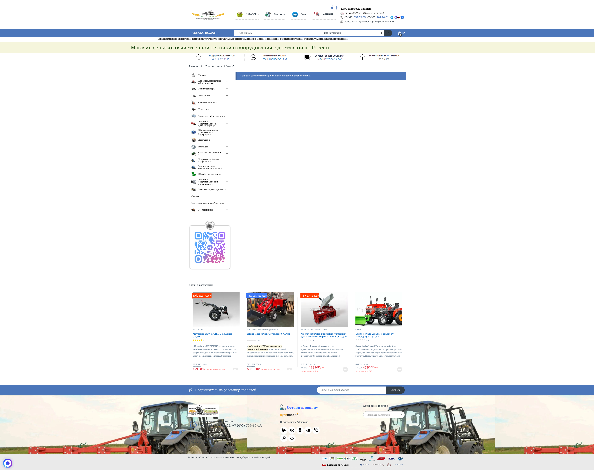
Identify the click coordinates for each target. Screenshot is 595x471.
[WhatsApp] (284, 438)
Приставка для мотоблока (314, 329)
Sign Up (395, 390)
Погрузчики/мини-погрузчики (262, 329)
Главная (193, 66)
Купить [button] (235, 369)
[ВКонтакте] (292, 430)
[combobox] (278, 33)
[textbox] (384, 415)
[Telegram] (308, 430)
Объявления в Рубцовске (294, 422)
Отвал (358, 329)
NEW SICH (198, 329)
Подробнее (341, 369)
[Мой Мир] (292, 438)
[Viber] (316, 430)
